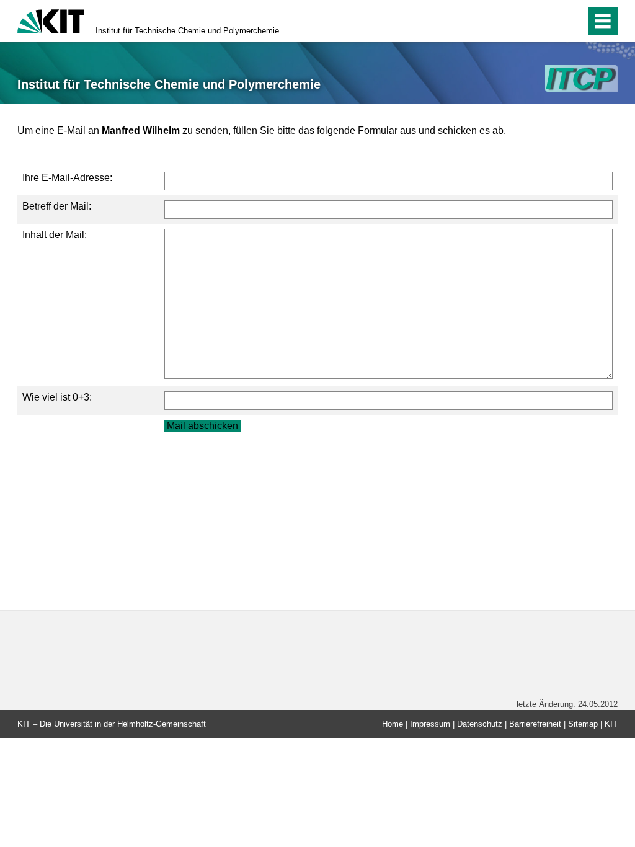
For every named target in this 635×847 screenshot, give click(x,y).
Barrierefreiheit (535, 724)
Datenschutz (479, 724)
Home (392, 724)
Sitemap (583, 724)
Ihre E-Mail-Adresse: (67, 177)
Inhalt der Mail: (54, 234)
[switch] (549, 21)
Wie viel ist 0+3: (57, 397)
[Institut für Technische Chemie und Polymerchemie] (581, 78)
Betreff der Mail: (56, 206)
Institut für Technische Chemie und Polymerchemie (187, 30)
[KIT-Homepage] (50, 20)
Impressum (430, 724)
